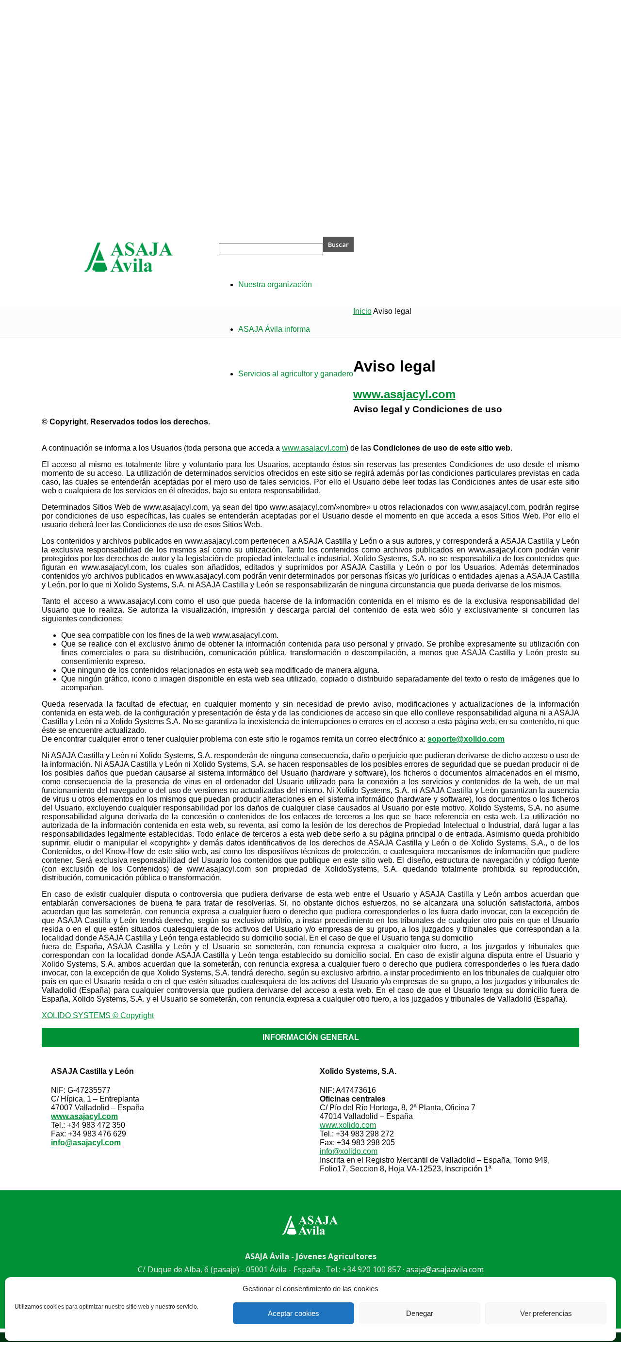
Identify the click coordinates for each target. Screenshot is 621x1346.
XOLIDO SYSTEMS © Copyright (98, 1015)
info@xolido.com (348, 1151)
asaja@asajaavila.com (445, 1269)
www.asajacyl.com (314, 448)
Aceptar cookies (293, 1313)
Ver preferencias (546, 1313)
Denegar (419, 1313)
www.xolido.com (348, 1125)
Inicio (362, 311)
